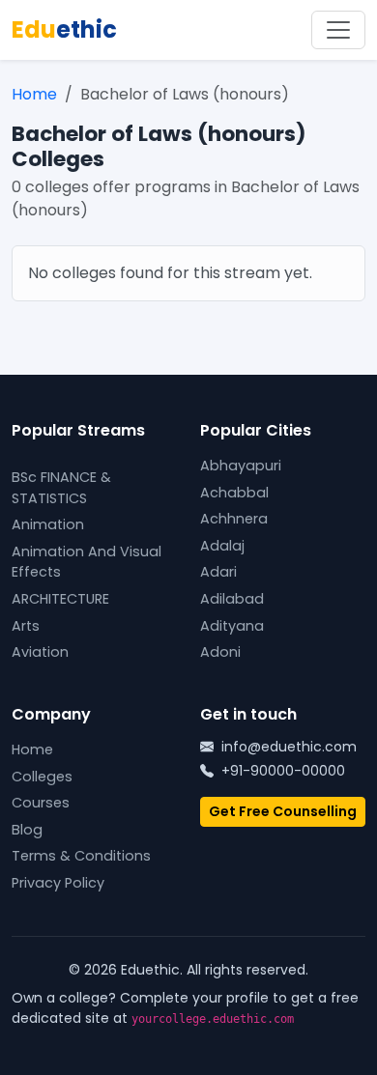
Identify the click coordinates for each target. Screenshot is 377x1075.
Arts (26, 626)
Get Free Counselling (283, 811)
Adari (218, 571)
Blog (27, 829)
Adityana (232, 626)
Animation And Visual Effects (86, 562)
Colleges (42, 776)
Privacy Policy (58, 882)
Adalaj (222, 545)
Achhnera (234, 518)
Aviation (40, 652)
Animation (48, 524)
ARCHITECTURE (60, 598)
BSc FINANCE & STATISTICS (61, 487)
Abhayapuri (240, 465)
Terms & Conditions (81, 855)
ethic (64, 29)
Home (34, 94)
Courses (41, 802)
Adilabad (232, 598)
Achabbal (234, 492)
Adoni (220, 652)
